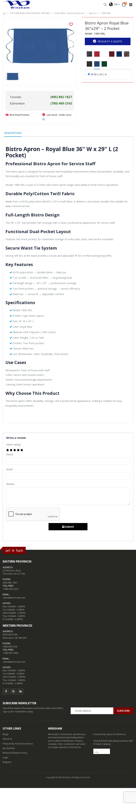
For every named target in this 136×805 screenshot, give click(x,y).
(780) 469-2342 (10, 646)
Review (10, 484)
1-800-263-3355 (10, 589)
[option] (39, 45)
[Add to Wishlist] (71, 24)
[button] (105, 4)
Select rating (13, 444)
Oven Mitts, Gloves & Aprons (69, 13)
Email (9, 469)
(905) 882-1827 (10, 582)
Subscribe (123, 710)
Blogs (5, 734)
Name (9, 454)
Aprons (93, 13)
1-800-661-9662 (10, 652)
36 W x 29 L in (99, 74)
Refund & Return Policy (15, 752)
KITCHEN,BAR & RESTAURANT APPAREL (30, 13)
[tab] (89, 54)
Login (5, 757)
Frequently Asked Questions (18, 743)
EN (115, 4)
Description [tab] (12, 133)
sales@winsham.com (14, 597)
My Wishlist (9, 748)
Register (7, 762)
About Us (7, 738)
